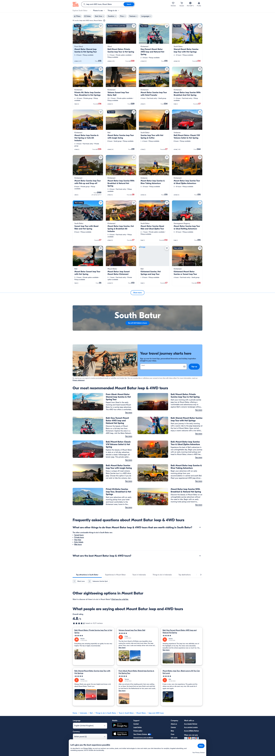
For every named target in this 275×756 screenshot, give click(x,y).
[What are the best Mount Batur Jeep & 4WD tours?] (200, 555)
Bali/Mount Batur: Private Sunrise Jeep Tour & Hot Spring (93, 631)
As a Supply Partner (190, 724)
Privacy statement (79, 380)
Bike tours (78, 544)
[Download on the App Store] (120, 734)
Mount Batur (141, 713)
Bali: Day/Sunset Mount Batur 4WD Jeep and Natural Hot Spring (179, 631)
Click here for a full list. (119, 599)
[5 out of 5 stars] (93, 636)
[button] (88, 43)
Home (75, 713)
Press (172, 734)
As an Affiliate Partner (191, 731)
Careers (173, 727)
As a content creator (191, 727)
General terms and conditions (143, 738)
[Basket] (181, 3)
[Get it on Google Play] (120, 725)
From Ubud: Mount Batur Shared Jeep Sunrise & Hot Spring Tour (136, 672)
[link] (88, 43)
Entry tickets (78, 542)
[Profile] (199, 3)
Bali (91, 713)
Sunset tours (79, 535)
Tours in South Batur (126, 713)
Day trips (77, 540)
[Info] (104, 20)
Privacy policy (137, 731)
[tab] (87, 575)
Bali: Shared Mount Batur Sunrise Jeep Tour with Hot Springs (92, 672)
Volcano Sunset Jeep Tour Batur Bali (132, 630)
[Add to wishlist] (101, 26)
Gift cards (174, 738)
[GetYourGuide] (76, 4)
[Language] (190, 3)
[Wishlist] (173, 3)
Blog (172, 731)
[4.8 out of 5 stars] (79, 623)
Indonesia (83, 713)
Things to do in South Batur (105, 713)
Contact (136, 724)
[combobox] (102, 4)
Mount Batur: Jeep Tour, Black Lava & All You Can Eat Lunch (181, 672)
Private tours (79, 537)
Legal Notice (137, 727)
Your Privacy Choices (140, 734)
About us (174, 724)
